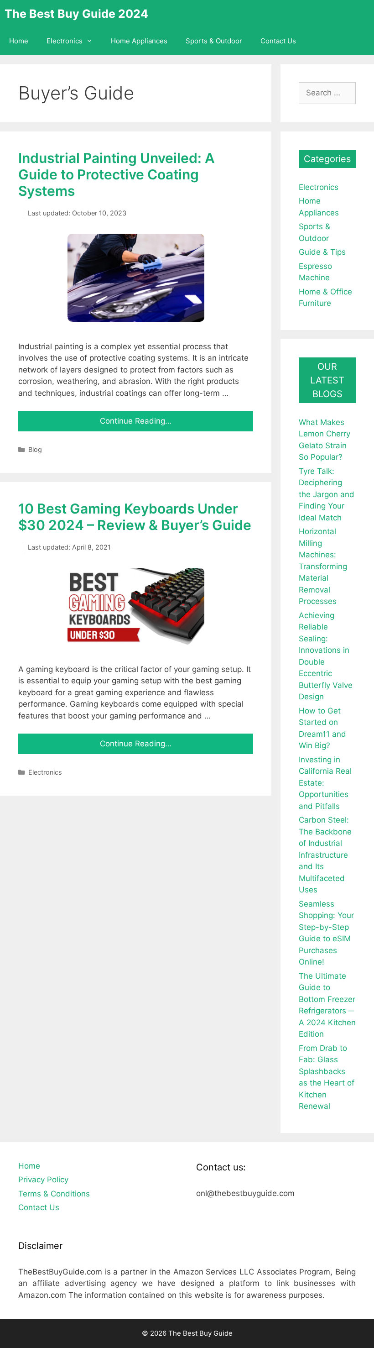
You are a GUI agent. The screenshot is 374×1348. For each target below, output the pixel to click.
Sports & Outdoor (214, 41)
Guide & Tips (322, 252)
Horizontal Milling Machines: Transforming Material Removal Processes (323, 566)
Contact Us (278, 41)
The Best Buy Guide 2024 (76, 14)
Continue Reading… (135, 420)
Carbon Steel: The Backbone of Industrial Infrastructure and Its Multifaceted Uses (325, 854)
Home (18, 41)
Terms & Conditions (54, 1193)
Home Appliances (139, 41)
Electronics (65, 41)
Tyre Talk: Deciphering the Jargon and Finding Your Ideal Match (326, 494)
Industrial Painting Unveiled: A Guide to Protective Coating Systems (116, 174)
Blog (35, 449)
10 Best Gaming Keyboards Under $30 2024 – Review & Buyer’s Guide (134, 516)
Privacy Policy (43, 1179)
